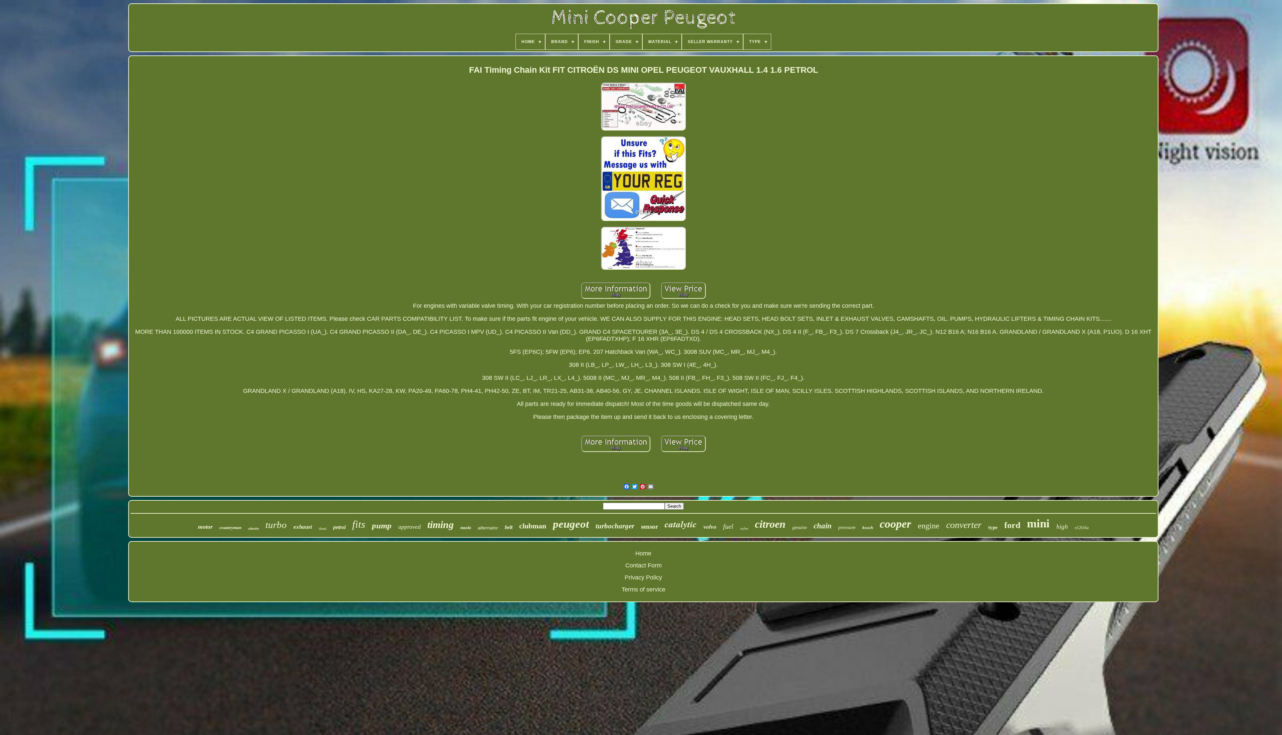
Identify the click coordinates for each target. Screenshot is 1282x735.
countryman (230, 527)
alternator (488, 527)
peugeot (571, 524)
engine (928, 525)
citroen (770, 524)
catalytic (681, 524)
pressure (847, 527)
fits (358, 524)
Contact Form (643, 565)
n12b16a (1082, 527)
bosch (867, 527)
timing (440, 524)
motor (205, 526)
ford (1012, 525)
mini (1038, 523)
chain (823, 526)
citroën (253, 528)
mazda (465, 527)
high (1062, 526)
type (993, 527)
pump (382, 525)
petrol (339, 527)
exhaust (302, 527)
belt (508, 527)
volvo (709, 527)
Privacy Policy (643, 577)
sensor (649, 526)
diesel (323, 528)
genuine (799, 527)
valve (744, 528)
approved (409, 526)
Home (643, 553)
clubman (532, 526)
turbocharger (615, 526)
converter (964, 525)
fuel (728, 526)
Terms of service (643, 589)
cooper (895, 524)
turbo (276, 524)
